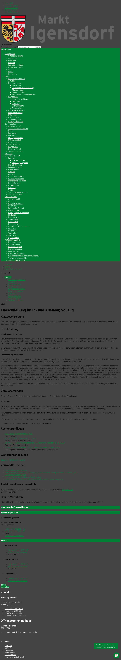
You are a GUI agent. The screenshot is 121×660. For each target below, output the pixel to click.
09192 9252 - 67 (15, 531)
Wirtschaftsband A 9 (16, 260)
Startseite (8, 264)
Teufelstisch (13, 233)
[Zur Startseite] (57, 42)
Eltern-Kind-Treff (19, 160)
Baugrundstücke (19, 92)
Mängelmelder (18, 90)
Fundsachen (17, 108)
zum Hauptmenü (11, 5)
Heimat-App (13, 135)
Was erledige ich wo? (16, 78)
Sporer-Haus (13, 237)
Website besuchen (15, 615)
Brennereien (13, 201)
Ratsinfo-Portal (14, 149)
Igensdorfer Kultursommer (19, 226)
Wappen (11, 69)
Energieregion (13, 251)
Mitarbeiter (12, 115)
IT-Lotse (11, 172)
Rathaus (8, 76)
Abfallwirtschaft (14, 126)
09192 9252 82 (18, 578)
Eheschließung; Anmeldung (16, 470)
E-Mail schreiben (14, 536)
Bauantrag (16, 85)
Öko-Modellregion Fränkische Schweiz (23, 256)
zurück (3, 585)
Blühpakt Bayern (15, 247)
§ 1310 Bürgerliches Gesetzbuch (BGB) (20, 438)
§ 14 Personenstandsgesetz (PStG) (19, 434)
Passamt (15, 103)
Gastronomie (13, 210)
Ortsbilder (12, 60)
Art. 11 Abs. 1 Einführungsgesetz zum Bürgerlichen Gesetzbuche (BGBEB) (35, 443)
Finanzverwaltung (15, 113)
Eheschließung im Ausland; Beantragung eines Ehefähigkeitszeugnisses (34, 479)
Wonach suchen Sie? (9, 47)
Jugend (11, 174)
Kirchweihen (13, 222)
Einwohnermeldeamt (20, 99)
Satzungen (12, 142)
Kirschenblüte (13, 224)
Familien (11, 158)
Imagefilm (12, 74)
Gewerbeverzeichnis (16, 253)
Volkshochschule (15, 194)
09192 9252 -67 (18, 550)
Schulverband (14, 144)
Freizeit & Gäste (11, 197)
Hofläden (12, 215)
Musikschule (13, 185)
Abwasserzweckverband (18, 128)
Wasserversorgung (16, 151)
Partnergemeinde (15, 67)
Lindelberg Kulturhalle (17, 181)
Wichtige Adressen (15, 122)
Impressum (9, 650)
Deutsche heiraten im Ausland (13, 460)
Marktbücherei (14, 183)
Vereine (11, 190)
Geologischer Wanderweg (18, 212)
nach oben (5, 587)
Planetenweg (13, 217)
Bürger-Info (13, 147)
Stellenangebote (14, 119)
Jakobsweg (13, 219)
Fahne (10, 72)
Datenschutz (10, 652)
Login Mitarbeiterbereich (14, 657)
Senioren (12, 187)
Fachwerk (12, 206)
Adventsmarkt (14, 199)
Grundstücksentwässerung (23, 88)
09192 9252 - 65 (15, 529)
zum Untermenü (11, 7)
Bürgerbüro (13, 97)
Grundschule (13, 169)
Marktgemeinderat (15, 138)
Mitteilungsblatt (14, 140)
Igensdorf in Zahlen (16, 65)
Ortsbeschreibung (15, 56)
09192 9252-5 (14, 609)
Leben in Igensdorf (12, 156)
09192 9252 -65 (18, 564)
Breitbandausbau (15, 249)
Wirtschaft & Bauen (12, 240)
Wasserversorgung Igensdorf (24, 94)
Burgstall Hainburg (16, 203)
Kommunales (10, 124)
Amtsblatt (8, 153)
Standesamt (17, 101)
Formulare (12, 133)
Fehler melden (10, 655)
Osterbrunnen (14, 231)
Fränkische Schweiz (16, 208)
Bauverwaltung (14, 83)
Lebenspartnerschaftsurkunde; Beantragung (23, 477)
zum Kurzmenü (11, 10)
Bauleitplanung (14, 244)
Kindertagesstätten (16, 176)
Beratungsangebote (20, 162)
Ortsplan (11, 63)
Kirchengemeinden (16, 178)
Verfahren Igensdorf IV (17, 258)
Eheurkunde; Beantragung (15, 475)
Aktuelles (12, 81)
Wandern (12, 235)
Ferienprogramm (15, 167)
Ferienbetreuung (15, 165)
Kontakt (8, 648)
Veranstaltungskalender (18, 192)
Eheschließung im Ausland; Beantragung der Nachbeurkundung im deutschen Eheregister (41, 472)
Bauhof (11, 131)
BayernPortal (67, 489)
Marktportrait (10, 53)
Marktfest (12, 228)
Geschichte (12, 58)
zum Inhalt (9, 3)
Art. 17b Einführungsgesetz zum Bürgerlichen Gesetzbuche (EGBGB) (32, 447)
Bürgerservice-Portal (16, 110)
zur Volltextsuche (12, 12)
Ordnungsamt (18, 106)
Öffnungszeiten (14, 117)
